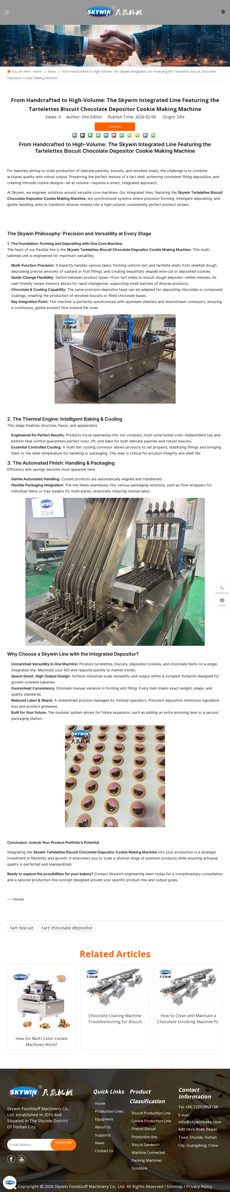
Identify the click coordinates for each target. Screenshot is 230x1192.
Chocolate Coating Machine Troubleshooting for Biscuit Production (115, 1019)
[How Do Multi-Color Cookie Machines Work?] (41, 999)
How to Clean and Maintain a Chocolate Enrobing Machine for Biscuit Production (188, 1019)
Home (100, 1103)
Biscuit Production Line (151, 1113)
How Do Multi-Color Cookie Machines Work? (41, 1041)
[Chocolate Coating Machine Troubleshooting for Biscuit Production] (115, 987)
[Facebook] (11, 1159)
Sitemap (175, 1186)
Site (181, 117)
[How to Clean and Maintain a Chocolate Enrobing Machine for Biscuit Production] (188, 987)
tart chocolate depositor (67, 928)
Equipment (104, 1119)
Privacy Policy (199, 1186)
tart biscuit (21, 928)
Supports (103, 1135)
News (99, 1142)
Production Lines (109, 1111)
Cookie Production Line (151, 1120)
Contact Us (104, 1150)
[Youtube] (22, 1159)
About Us (103, 1127)
